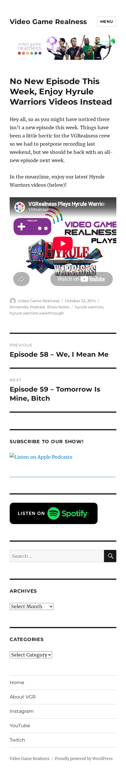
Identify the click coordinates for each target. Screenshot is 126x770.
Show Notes (58, 307)
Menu (106, 21)
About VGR (23, 697)
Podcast (37, 307)
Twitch (17, 740)
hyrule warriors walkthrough (37, 313)
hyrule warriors (89, 307)
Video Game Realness (48, 22)
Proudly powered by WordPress (84, 758)
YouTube (20, 725)
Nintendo (19, 307)
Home (17, 682)
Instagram (22, 711)
